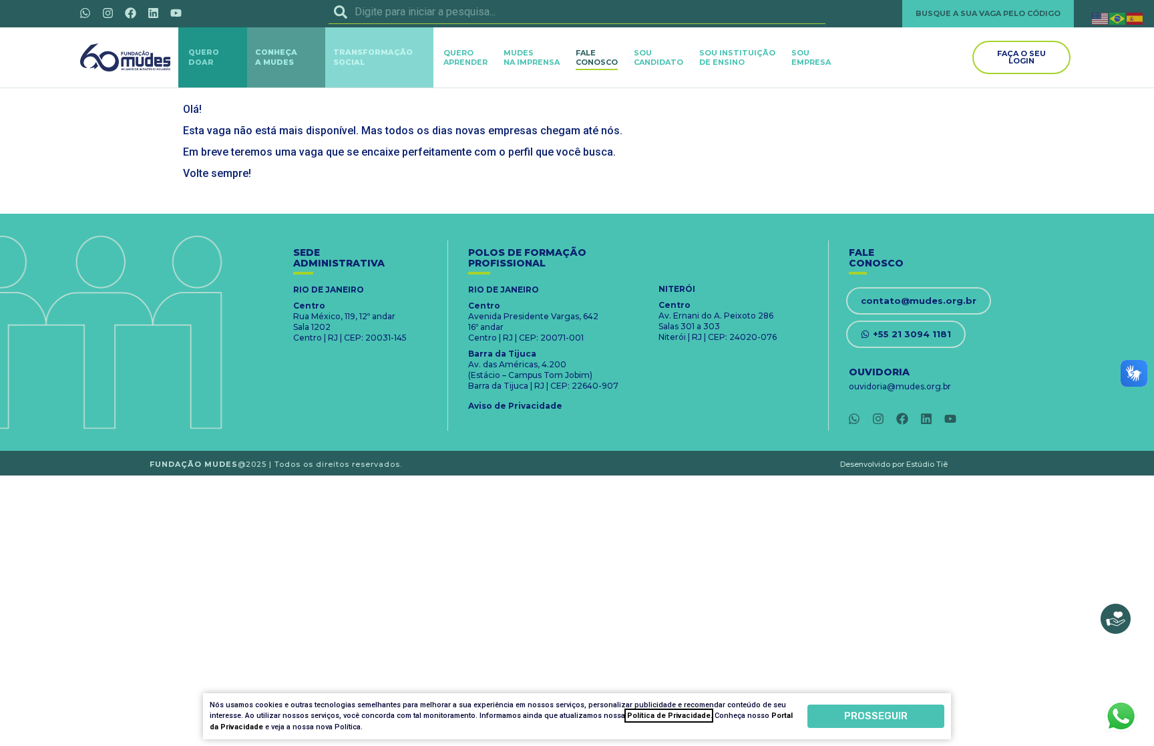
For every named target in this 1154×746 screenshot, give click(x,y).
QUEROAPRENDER (465, 57)
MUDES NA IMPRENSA (532, 57)
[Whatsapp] (84, 12)
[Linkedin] (153, 12)
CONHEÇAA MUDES (276, 57)
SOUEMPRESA (811, 57)
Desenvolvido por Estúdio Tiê (894, 464)
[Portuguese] (1118, 17)
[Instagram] (107, 12)
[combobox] (577, 12)
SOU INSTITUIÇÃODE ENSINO (737, 57)
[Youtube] (175, 12)
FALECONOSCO (597, 57)
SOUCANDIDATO (658, 57)
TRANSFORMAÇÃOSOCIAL (373, 57)
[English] (1100, 17)
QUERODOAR (203, 57)
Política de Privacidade (669, 715)
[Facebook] (130, 12)
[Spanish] (1135, 17)
